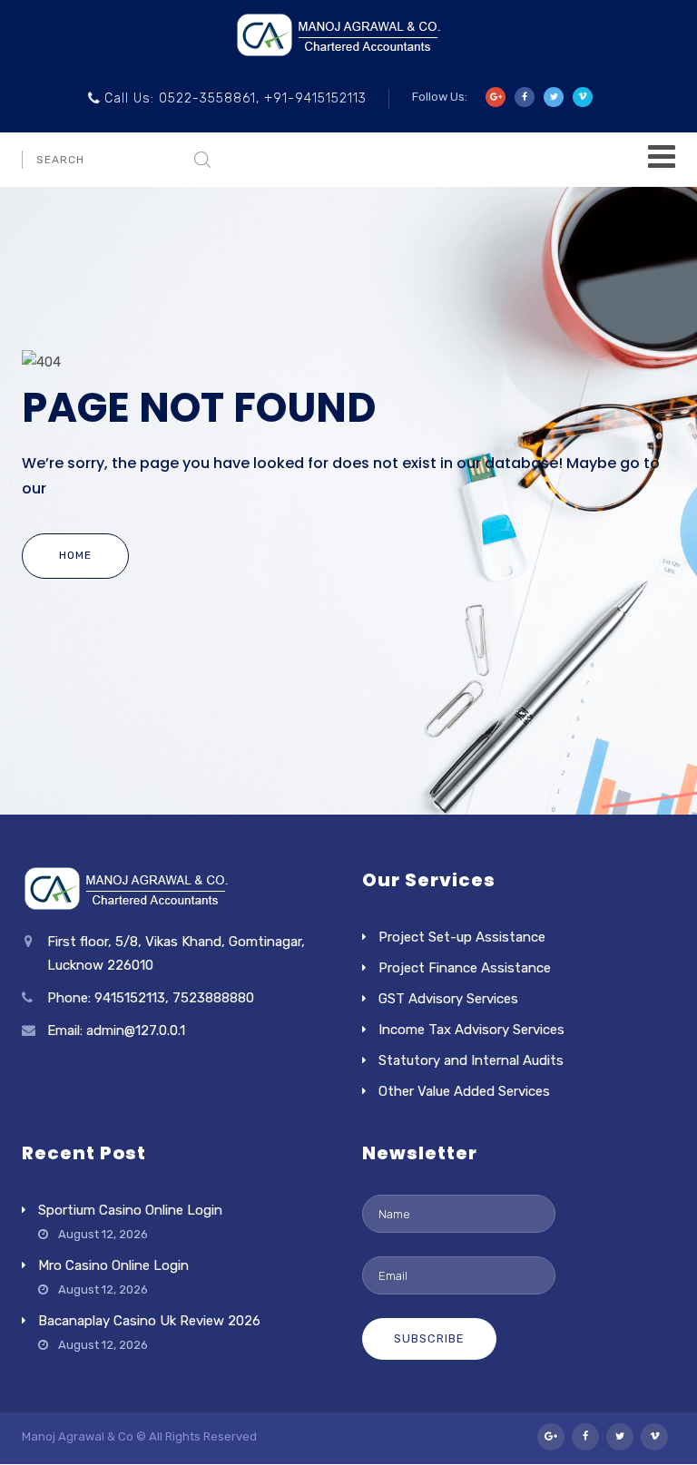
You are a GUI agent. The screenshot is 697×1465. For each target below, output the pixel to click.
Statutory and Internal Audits (471, 1060)
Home (75, 555)
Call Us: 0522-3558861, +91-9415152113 (235, 98)
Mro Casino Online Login (113, 1265)
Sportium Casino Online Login (130, 1210)
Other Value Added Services (464, 1091)
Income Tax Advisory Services (471, 1029)
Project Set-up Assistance (461, 937)
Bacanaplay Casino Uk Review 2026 (149, 1321)
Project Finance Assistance (464, 968)
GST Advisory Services (448, 999)
